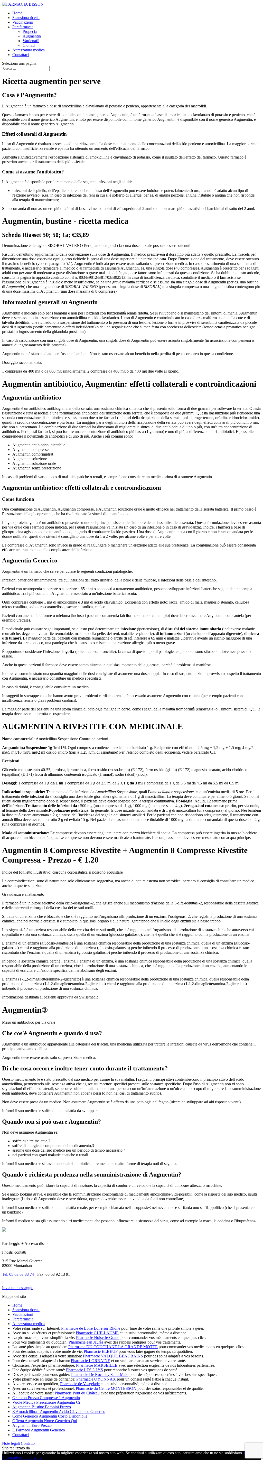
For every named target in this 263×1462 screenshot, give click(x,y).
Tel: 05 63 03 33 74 (18, 1274)
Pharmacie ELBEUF (101, 1351)
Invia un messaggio (17, 1287)
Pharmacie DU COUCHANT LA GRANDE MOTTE (113, 1347)
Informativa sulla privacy (22, 1457)
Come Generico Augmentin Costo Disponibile (49, 1416)
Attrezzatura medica (28, 50)
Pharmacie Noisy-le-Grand (97, 1337)
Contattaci (20, 54)
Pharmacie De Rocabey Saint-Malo (99, 1374)
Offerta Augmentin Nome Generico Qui (44, 1421)
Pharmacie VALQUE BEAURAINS (113, 1356)
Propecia (30, 31)
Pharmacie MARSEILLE (96, 1365)
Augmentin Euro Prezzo (32, 1425)
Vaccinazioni (22, 22)
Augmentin (32, 36)
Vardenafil (31, 41)
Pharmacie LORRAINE (90, 1360)
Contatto (28, 1443)
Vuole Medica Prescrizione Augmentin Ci (46, 1402)
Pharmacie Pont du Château (77, 1393)
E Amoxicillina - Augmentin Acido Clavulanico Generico (58, 1411)
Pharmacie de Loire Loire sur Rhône (90, 1328)
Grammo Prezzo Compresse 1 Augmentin (46, 1397)
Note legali (11, 1443)
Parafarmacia (22, 27)
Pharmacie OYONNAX (96, 1379)
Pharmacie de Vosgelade (80, 1384)
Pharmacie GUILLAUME (97, 1333)
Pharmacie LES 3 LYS (84, 1370)
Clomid (29, 45)
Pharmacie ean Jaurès (86, 1342)
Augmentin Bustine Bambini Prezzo (41, 1407)
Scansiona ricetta (26, 17)
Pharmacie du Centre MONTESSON (106, 1388)
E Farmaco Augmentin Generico (38, 1430)
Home (17, 13)
